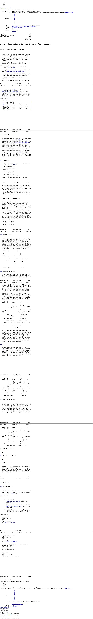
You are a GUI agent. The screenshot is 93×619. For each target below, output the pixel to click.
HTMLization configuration (5, 612)
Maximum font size (3, 614)
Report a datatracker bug (4, 607)
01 (14, 15)
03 (14, 17)
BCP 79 (13, 67)
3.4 (1, 399)
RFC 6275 (12, 493)
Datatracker (2, 577)
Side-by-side (35, 25)
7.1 (1, 486)
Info (2, 611)
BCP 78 (9, 67)
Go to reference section (6, 618)
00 (14, 14)
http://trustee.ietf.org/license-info (10, 91)
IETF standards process (69, 12)
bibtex (14, 29)
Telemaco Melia (33, 26)
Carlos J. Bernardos (15, 26)
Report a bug (14, 31)
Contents (6, 611)
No (5, 609)
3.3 (3, 104)
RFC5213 (19, 139)
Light (4, 2)
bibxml (16, 29)
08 (14, 598)
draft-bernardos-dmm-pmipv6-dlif (17, 27)
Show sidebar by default (4, 608)
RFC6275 (5, 139)
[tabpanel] (46, 597)
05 (14, 19)
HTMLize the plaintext (6, 613)
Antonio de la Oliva (22, 26)
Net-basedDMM (13, 156)
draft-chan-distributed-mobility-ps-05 (14, 506)
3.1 (3, 102)
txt (12, 29)
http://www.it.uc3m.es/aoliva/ (11, 541)
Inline (39, 25)
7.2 (3, 109)
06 (14, 20)
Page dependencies (18, 614)
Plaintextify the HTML (15, 613)
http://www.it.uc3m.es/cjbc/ (10, 522)
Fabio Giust (28, 26)
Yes (2, 609)
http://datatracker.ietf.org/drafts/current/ (16, 71)
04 (14, 18)
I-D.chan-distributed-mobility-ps (22, 142)
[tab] (4, 583)
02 (14, 16)
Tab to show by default (4, 610)
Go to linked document (15, 618)
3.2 (3, 103)
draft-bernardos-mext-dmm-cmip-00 (13, 501)
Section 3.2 (4, 349)
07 (14, 597)
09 (14, 599)
